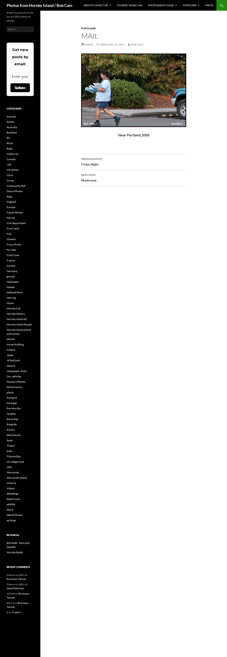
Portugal (12, 403)
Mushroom (88, 177)
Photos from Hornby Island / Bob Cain (39, 5)
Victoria (11, 483)
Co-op (10, 180)
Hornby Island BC (17, 319)
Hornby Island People (19, 324)
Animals (11, 116)
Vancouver (13, 472)
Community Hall (16, 185)
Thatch (11, 445)
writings (11, 520)
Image (89, 44)
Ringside (12, 424)
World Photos (15, 515)
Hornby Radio (15, 552)
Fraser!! (17, 612)
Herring (11, 297)
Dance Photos (15, 191)
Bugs (9, 148)
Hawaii (11, 287)
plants (10, 392)
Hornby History (16, 313)
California (12, 153)
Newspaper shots (17, 371)
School (11, 429)
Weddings (12, 493)
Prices (209, 5)
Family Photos (15, 212)
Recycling (12, 419)
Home (10, 303)
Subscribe (20, 88)
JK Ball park (13, 360)
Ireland (11, 349)
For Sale (11, 249)
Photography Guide (161, 5)
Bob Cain (137, 44)
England (11, 201)
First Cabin (13, 228)
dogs (9, 196)
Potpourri (189, 5)
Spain (10, 440)
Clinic (10, 175)
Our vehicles (14, 376)
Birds (10, 143)
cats (9, 164)
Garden (11, 265)
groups (11, 276)
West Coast (13, 499)
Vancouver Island (17, 477)
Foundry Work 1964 (129, 5)
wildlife (11, 504)
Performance (14, 387)
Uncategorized (15, 461)
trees (9, 451)
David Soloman (15, 588)
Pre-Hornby (14, 408)
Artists (10, 121)
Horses (11, 339)
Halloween (13, 281)
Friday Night (91, 161)
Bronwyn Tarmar (16, 579)
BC (8, 137)
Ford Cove (13, 255)
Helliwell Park (14, 292)
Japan (10, 355)
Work (10, 509)
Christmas (12, 169)
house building (15, 344)
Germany (12, 271)
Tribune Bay (14, 456)
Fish (9, 233)
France (11, 260)
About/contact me (96, 5)
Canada (11, 159)
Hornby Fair (14, 308)
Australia (12, 127)
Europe (11, 207)
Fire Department (16, 223)
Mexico (11, 365)
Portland (88, 28)
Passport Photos (16, 381)
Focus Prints (14, 244)
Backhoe (12, 132)
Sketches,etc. (14, 435)
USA (9, 467)
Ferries (11, 217)
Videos (11, 488)
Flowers (11, 239)
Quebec (11, 413)
